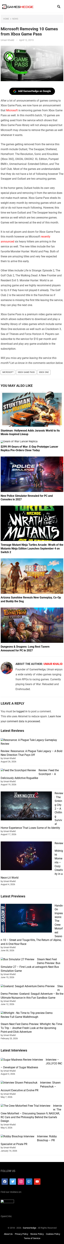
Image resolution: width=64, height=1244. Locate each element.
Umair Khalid (7, 40)
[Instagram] (21, 1181)
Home (6, 19)
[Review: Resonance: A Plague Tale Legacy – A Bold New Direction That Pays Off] (31, 742)
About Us (8, 1234)
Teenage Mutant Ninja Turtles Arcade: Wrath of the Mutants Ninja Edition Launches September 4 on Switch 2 (32, 548)
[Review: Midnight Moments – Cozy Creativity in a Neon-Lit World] (26, 856)
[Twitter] (13, 1181)
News (15, 19)
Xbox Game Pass (26, 372)
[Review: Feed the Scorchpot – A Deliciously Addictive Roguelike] (18, 770)
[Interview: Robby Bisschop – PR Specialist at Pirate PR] (17, 1136)
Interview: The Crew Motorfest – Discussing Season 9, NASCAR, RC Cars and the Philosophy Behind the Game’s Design (31, 1113)
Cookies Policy (53, 1234)
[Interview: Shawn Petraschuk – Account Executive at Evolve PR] (19, 1083)
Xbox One (44, 372)
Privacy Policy (21, 1234)
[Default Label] (29, 1181)
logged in (21, 711)
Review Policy (37, 1234)
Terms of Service (32, 1238)
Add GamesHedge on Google (34, 91)
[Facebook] (5, 1181)
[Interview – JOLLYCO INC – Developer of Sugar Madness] (22, 1060)
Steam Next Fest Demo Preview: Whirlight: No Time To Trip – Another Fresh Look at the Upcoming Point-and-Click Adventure (31, 1027)
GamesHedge (29, 1228)
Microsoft (12, 110)
